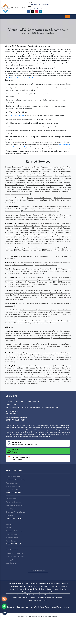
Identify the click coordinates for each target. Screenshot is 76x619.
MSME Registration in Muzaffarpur (27, 226)
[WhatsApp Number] (4, 606)
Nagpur (25, 592)
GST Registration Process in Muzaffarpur (31, 284)
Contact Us (11, 607)
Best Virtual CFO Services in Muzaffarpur (55, 295)
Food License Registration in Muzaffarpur (57, 237)
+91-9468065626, (33, 4)
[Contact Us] (4, 599)
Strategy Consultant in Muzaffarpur (37, 377)
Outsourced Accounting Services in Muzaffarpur (41, 331)
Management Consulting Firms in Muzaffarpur (43, 368)
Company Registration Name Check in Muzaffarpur (42, 178)
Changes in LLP (11, 515)
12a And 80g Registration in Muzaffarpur (51, 241)
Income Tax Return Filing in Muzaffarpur (55, 293)
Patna (64, 583)
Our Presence (38, 610)
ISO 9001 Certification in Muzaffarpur (33, 256)
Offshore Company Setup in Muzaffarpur (40, 269)
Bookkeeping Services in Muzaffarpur (42, 312)
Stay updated (16, 451)
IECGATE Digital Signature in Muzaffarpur (33, 303)
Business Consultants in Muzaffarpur (17, 375)
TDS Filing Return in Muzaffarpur (27, 293)
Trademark (9, 344)
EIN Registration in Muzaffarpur (39, 198)
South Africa (43, 600)
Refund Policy (56, 607)
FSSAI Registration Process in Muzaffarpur (31, 232)
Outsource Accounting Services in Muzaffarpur (52, 333)
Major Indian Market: (16, 583)
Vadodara (55, 586)
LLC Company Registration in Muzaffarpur (31, 271)
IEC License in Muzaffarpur (43, 248)
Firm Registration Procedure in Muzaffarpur (41, 209)
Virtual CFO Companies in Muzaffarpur (23, 78)
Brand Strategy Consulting (15, 556)
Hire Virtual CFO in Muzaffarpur (45, 297)
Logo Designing (11, 563)
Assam (51, 583)
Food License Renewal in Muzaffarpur (28, 237)
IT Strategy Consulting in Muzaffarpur (31, 381)
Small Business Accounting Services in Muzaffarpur (38, 310)
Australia (41, 597)
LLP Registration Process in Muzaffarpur (42, 183)
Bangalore (42, 583)
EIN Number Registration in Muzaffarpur (32, 200)
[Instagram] (36, 11)
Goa (29, 586)
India (35, 595)
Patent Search (11, 541)
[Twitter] (32, 11)
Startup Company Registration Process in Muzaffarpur (39, 215)
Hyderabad (20, 589)
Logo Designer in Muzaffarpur (29, 353)
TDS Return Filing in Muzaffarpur (37, 290)
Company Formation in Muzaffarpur (17, 194)
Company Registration (13, 167)
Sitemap (66, 607)
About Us (34, 607)
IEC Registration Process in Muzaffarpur (57, 250)
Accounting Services (12, 310)
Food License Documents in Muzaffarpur (49, 239)
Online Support (21, 458)
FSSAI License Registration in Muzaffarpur (33, 230)
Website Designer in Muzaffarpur (44, 355)
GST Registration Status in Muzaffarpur (38, 282)
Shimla (63, 586)
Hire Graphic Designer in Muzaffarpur (37, 359)
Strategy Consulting (13, 560)
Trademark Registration (14, 531)
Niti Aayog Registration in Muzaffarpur (56, 226)
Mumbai (34, 583)
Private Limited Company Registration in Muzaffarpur (41, 167)
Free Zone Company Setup (15, 269)
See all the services (38, 571)
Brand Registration (12, 534)
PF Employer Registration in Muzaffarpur (19, 265)
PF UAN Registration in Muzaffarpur (57, 263)
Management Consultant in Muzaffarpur (36, 366)
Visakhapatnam (49, 592)
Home (23, 33)
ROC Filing (8, 327)
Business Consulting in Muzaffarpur (44, 375)
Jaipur (49, 589)
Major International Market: (22, 595)
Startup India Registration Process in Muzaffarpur (46, 217)
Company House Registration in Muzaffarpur (50, 189)
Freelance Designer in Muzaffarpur (52, 357)
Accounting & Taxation (13, 290)
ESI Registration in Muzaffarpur (46, 265)
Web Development (11, 353)
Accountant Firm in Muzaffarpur (36, 314)
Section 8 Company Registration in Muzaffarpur (50, 169)
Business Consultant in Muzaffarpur (57, 372)
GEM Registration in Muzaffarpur (43, 228)
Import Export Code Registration (18, 248)
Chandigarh (14, 586)
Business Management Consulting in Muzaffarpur (53, 370)
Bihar (58, 583)
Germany (59, 597)
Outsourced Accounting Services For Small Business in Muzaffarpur (27, 335)
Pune (36, 589)
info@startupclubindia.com (36, 9)
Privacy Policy (44, 607)
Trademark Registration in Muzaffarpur (28, 344)
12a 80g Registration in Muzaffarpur (17, 228)
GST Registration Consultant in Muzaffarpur (40, 323)
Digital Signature (11, 303)
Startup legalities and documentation (24, 443)
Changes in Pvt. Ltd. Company (16, 512)
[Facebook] (28, 11)
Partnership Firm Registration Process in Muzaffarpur (40, 211)
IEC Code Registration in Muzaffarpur (28, 250)
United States (44, 595)
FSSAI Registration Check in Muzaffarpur (31, 235)
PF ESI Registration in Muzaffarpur (29, 263)
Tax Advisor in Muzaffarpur (56, 321)
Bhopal (39, 592)
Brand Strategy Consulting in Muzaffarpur (31, 379)
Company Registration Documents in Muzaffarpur (46, 180)
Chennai (11, 589)
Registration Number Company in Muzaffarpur (52, 191)
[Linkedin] (40, 11)
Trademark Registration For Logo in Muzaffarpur (23, 346)
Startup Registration (12, 215)
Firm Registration (11, 206)
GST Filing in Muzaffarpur (24, 286)
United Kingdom (56, 595)
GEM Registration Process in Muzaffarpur (40, 244)
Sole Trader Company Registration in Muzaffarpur (45, 185)
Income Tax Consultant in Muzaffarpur (30, 321)
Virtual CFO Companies (15, 115)
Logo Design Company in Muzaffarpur (56, 353)
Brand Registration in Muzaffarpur (57, 344)
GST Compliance (11, 277)
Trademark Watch (12, 538)
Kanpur (56, 589)
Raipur (22, 586)
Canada (32, 597)
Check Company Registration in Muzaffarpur (32, 174)
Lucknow (65, 589)
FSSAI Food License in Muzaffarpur (19, 239)
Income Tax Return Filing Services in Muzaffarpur (22, 295)
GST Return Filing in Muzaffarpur (31, 277)
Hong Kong (32, 600)
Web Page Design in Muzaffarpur (26, 357)
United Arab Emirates (20, 597)
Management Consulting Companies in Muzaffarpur (23, 372)
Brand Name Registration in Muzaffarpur (29, 349)
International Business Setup (15, 198)
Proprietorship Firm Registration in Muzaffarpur (38, 206)
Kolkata (29, 589)
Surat (43, 589)
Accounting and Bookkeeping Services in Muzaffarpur (33, 317)
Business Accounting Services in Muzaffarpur (34, 338)
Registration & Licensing (14, 223)
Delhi (26, 583)
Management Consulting (14, 553)
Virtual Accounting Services (14, 331)
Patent (8, 527)
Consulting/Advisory (12, 366)
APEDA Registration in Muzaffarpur (38, 223)
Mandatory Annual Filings (15, 505)
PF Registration (10, 263)
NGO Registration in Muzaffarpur (37, 171)
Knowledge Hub (22, 607)
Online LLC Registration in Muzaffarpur (28, 273)
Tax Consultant (10, 321)
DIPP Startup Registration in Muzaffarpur (40, 219)
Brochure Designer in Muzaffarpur (17, 355)
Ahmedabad (45, 586)
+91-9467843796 (44, 4)
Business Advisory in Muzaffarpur (26, 384)
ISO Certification (11, 256)
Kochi (32, 592)
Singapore (50, 597)
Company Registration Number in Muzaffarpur (34, 176)
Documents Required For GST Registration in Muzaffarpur (36, 280)
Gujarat (35, 586)
